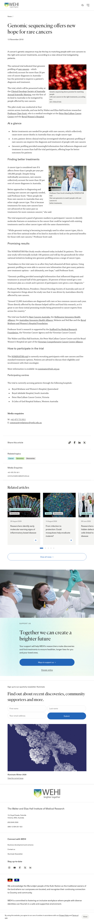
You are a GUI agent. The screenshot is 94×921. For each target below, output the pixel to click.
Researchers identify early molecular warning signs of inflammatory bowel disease (23, 529)
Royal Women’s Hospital (33, 116)
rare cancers (23, 69)
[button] (88, 5)
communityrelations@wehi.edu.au (26, 422)
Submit (67, 716)
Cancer (11, 458)
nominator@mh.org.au (48, 369)
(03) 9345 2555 (13, 822)
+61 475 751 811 (18, 419)
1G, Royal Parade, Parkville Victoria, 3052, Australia (17, 816)
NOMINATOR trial (20, 356)
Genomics (20, 458)
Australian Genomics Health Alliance (36, 320)
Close (85, 916)
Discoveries (30, 458)
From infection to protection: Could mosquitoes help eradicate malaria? (58, 530)
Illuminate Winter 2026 (17, 774)
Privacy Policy (64, 915)
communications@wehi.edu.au (18, 476)
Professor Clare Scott (17, 113)
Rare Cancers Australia (39, 317)
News (10, 16)
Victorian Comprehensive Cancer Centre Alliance (60, 341)
